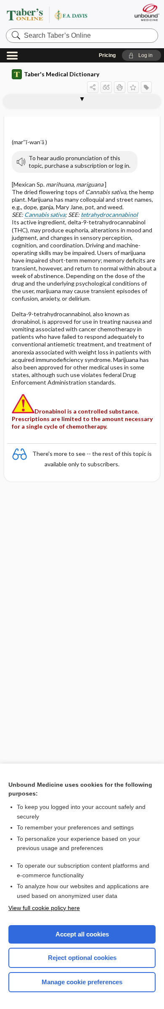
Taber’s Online (57, 14)
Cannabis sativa (44, 214)
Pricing (107, 55)
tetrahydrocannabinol (109, 214)
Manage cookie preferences (82, 982)
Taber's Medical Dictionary (61, 74)
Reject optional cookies (82, 957)
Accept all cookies (82, 934)
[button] (141, 55)
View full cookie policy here (44, 908)
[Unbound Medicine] (146, 12)
